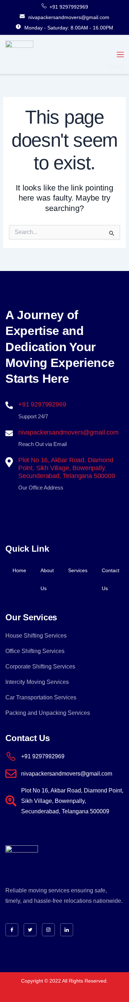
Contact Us (110, 579)
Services (77, 570)
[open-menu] (116, 55)
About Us (47, 579)
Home (19, 570)
